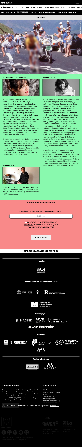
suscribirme (41, 237)
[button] (23, 12)
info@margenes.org (49, 398)
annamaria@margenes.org (51, 400)
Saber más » (54, 406)
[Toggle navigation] (77, 3)
